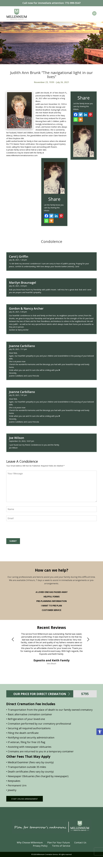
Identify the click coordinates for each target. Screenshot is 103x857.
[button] (99, 731)
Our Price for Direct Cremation (39, 694)
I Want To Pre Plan (51, 605)
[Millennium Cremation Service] (16, 14)
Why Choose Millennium (30, 842)
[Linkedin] (85, 114)
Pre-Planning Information (51, 601)
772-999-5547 (73, 3)
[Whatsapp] (75, 119)
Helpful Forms (52, 596)
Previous (14, 639)
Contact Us (80, 842)
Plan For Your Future (58, 842)
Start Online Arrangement (24, 799)
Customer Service (51, 610)
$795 (85, 693)
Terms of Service (61, 845)
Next (89, 639)
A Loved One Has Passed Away (51, 592)
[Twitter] (80, 114)
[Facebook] (75, 114)
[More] (80, 119)
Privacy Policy (40, 845)
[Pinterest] (90, 114)
